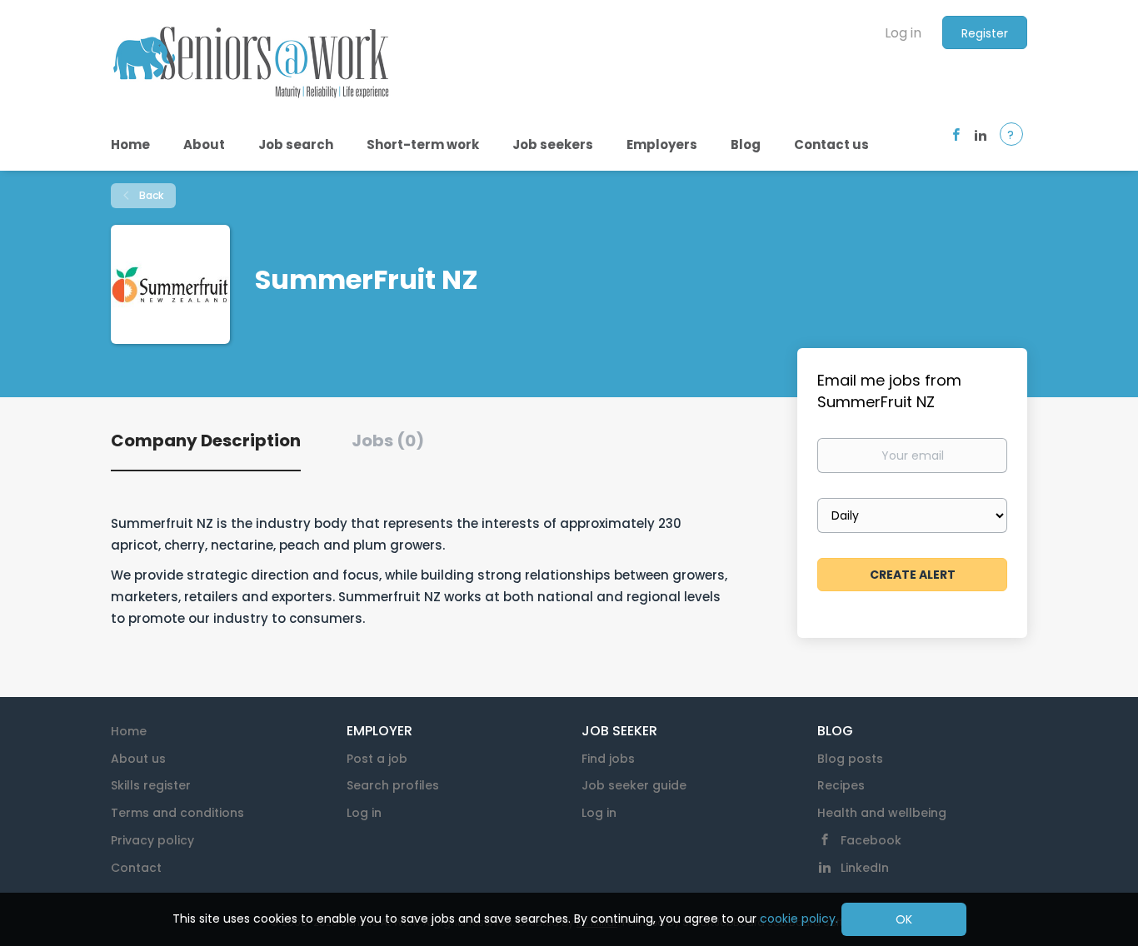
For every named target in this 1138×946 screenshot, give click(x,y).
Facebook (871, 840)
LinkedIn (865, 867)
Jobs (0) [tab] (388, 440)
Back (150, 195)
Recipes (841, 785)
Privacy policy (152, 840)
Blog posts (850, 758)
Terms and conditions (177, 812)
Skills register (151, 785)
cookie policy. (799, 918)
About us (138, 758)
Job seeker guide (633, 785)
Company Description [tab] (206, 440)
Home (129, 731)
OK (904, 919)
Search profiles (393, 785)
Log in (903, 32)
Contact (136, 867)
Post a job (377, 758)
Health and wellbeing (881, 812)
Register (984, 33)
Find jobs (608, 758)
